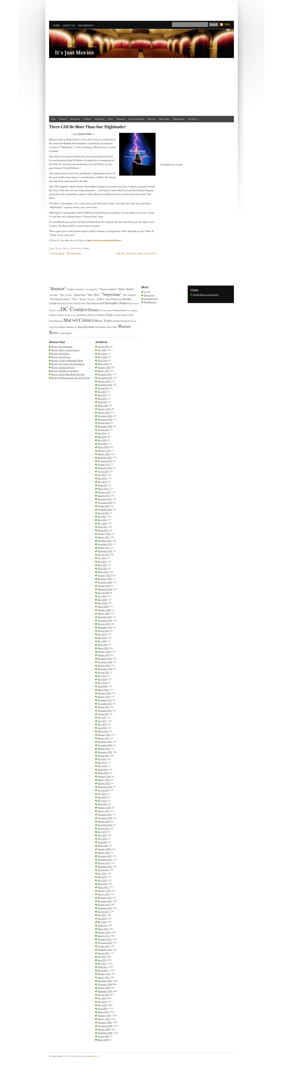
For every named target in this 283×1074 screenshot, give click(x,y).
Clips (53, 118)
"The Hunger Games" (60, 299)
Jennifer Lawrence (86, 315)
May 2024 (102, 440)
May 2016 (102, 765)
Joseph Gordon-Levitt (123, 314)
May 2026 (102, 356)
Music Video (103, 320)
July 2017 (102, 717)
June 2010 (102, 1001)
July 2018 (102, 675)
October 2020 (104, 585)
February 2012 (104, 932)
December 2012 (105, 897)
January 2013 (104, 894)
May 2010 (102, 1005)
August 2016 (103, 755)
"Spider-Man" (79, 295)
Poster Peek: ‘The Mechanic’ (67, 253)
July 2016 (102, 758)
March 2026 (103, 363)
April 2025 (102, 401)
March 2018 (103, 689)
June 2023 (102, 478)
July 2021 (102, 557)
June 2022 (102, 519)
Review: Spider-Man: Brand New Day (68, 374)
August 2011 (103, 953)
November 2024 (105, 419)
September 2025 (105, 384)
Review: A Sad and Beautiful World (67, 360)
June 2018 (102, 679)
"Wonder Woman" (87, 299)
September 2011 (105, 949)
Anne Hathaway (113, 299)
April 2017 (102, 727)
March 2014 (103, 845)
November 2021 (105, 544)
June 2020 (102, 599)
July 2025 (102, 391)
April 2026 (102, 360)
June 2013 (102, 876)
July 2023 (102, 474)
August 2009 (103, 1036)
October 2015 (104, 783)
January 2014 (104, 852)
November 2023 (105, 460)
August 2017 (103, 713)
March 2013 (103, 887)
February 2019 (104, 651)
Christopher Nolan (115, 303)
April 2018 (102, 686)
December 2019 (105, 616)
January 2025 (104, 412)
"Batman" (57, 288)
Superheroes (178, 118)
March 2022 (103, 530)
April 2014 (102, 842)
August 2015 (103, 790)
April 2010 (102, 1008)
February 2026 (104, 367)
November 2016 (105, 745)
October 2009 (104, 1029)
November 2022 (105, 502)
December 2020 (105, 578)
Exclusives (75, 118)
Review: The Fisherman (61, 346)
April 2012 (102, 925)
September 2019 (105, 627)
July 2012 (102, 914)
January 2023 (104, 495)
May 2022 (102, 523)
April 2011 (102, 966)
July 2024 (102, 433)
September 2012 (105, 907)
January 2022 (104, 537)
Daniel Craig (54, 310)
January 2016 (104, 779)
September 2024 (105, 426)
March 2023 (103, 488)
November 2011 (105, 942)
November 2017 (105, 703)
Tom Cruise (111, 327)
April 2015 (102, 804)
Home (56, 25)
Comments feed (151, 298)
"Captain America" (76, 289)
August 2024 (103, 429)
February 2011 (104, 973)
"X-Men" (100, 299)
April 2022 (102, 526)
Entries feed (149, 295)
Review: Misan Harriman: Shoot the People (70, 377)
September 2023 (105, 467)
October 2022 (104, 505)
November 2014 (105, 817)
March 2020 (103, 606)
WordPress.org (150, 302)
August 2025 (103, 388)
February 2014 (104, 849)
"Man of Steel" (65, 294)
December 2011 (105, 939)
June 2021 (102, 561)
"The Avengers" (129, 294)
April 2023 (102, 485)
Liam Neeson (56, 321)
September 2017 (105, 710)
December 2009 (105, 1022)
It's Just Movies (74, 52)
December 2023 (105, 457)
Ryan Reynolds (86, 327)
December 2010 (105, 980)
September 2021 (105, 551)
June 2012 (102, 918)
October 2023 (104, 464)
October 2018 (104, 665)
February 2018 (104, 693)
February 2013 (104, 890)
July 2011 (102, 956)
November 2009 (105, 1025)
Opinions (121, 118)
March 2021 (103, 571)
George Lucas (70, 315)
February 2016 (104, 776)
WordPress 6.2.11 (93, 1056)
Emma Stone (119, 310)
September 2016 (105, 752)
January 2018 (104, 696)
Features (87, 118)
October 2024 (104, 422)
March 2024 (103, 447)
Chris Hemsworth (94, 303)
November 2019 (105, 620)
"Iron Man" (54, 295)
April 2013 (102, 883)
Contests (63, 118)
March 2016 (103, 772)
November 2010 (105, 984)
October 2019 (104, 623)
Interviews (99, 118)
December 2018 (105, 658)
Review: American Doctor (63, 367)
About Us (69, 25)
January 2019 (104, 654)
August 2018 (103, 672)
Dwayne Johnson (106, 310)
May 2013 (102, 880)
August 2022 (103, 512)
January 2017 (104, 738)
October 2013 (104, 862)
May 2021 (102, 564)
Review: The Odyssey (61, 356)
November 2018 (105, 661)
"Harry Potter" (126, 289)
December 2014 (105, 814)
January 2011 (104, 977)
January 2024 (104, 453)
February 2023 (104, 492)
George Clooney (56, 314)
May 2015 (102, 800)
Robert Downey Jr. (68, 327)
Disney (93, 309)
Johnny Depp (104, 315)
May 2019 (102, 641)
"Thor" (74, 299)
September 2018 (105, 668)
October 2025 (104, 381)
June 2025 (102, 395)
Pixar (56, 327)
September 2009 (105, 1032)
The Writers (86, 25)
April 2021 (102, 568)
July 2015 (102, 793)
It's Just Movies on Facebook (206, 294)
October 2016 (104, 748)
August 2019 (103, 630)
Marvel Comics (78, 320)
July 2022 (102, 516)
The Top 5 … (194, 118)
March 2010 (103, 1011)
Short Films (164, 118)
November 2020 (105, 582)
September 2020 (105, 589)
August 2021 (103, 554)
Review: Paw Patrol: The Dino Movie (68, 363)
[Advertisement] (141, 8)
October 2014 (104, 821)
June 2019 (102, 637)
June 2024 (102, 436)
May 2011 (102, 963)
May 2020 (102, 603)
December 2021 (105, 540)
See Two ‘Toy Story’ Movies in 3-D (135, 253)
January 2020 (104, 613)
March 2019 (103, 648)
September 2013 (105, 866)
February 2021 (104, 575)
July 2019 (102, 634)
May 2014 (102, 838)
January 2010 (104, 1018)
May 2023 (102, 481)
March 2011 (103, 970)
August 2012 (103, 911)
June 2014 (102, 835)
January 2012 (104, 935)
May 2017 (102, 724)
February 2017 (104, 734)
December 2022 (105, 499)
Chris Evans (79, 303)
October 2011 (104, 946)
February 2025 (104, 408)
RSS (227, 24)
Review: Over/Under (60, 353)
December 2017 (105, 700)
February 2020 (104, 609)
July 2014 (102, 831)
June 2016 (102, 762)
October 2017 (104, 706)
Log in (147, 291)
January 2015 (104, 810)
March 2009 (103, 1039)
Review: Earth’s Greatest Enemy (65, 350)
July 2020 (102, 596)
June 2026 (102, 353)
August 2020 (103, 592)
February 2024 (104, 450)
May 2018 (102, 682)
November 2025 (105, 377)
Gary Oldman (131, 310)
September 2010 (105, 991)
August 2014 (103, 828)
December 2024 (105, 415)
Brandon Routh (65, 303)
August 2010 (103, 994)
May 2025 (102, 398)
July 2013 (102, 873)
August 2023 (103, 471)
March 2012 (103, 928)
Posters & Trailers (136, 118)
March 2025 (103, 405)
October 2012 (104, 904)
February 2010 (104, 1015)
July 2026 (102, 350)
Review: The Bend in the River (65, 370)
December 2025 (105, 374)
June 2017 (102, 720)
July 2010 (102, 998)
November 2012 (105, 901)
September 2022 (105, 509)
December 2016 (105, 741)
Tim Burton (100, 326)
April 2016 (102, 769)
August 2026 (103, 346)
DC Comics (73, 309)
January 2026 (104, 370)
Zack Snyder (65, 333)
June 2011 (102, 959)
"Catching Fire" (91, 289)
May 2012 (102, 921)
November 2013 (105, 859)
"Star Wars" (93, 295)
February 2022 (104, 533)
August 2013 (103, 869)
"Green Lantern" (108, 289)
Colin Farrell (133, 303)
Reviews (151, 118)
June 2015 (102, 797)
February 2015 (104, 807)
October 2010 (104, 987)
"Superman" (111, 294)
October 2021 (104, 547)
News (110, 118)
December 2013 (105, 856)
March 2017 (103, 731)
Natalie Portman (121, 321)
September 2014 (105, 824)
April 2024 (102, 443)
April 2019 (102, 644)
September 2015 (105, 786)
